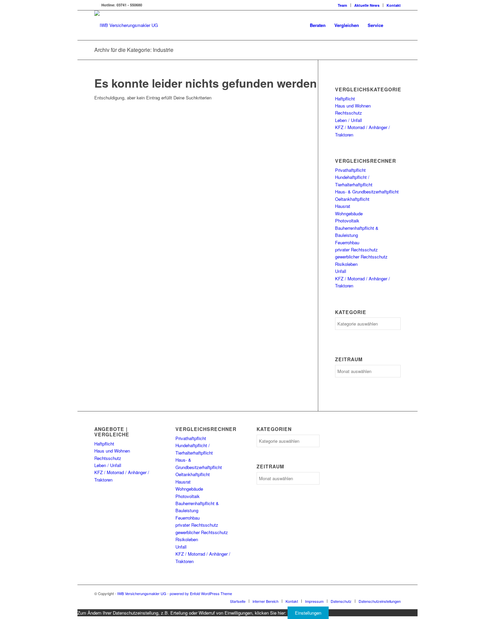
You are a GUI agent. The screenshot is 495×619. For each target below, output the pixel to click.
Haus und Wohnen (353, 105)
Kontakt (394, 5)
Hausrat (342, 206)
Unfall (340, 271)
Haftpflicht (345, 98)
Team (342, 5)
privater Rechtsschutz (356, 249)
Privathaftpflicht (350, 170)
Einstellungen (308, 613)
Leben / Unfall (348, 120)
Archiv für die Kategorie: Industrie (133, 50)
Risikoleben (346, 264)
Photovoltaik (347, 220)
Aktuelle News (367, 5)
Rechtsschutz (348, 113)
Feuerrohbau (347, 242)
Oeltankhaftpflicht (352, 199)
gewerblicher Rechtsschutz (361, 256)
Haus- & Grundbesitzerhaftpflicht (367, 191)
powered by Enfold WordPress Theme (201, 593)
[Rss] (96, 5)
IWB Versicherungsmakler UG (141, 593)
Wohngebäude (349, 213)
